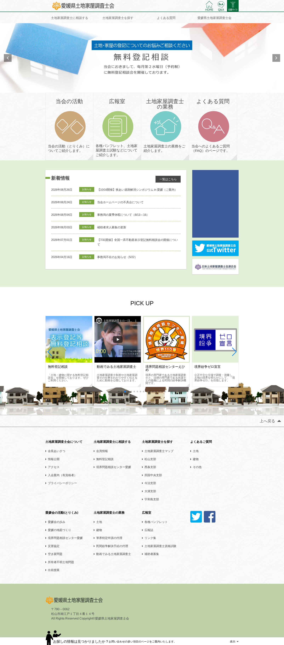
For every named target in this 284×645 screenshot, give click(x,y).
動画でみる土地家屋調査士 (113, 554)
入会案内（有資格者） (62, 475)
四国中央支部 (153, 475)
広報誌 (149, 530)
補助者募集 (152, 554)
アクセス (54, 467)
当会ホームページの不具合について (120, 202)
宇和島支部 (152, 499)
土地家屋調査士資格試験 (160, 546)
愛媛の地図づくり (59, 530)
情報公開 (54, 459)
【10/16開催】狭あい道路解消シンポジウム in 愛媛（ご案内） (137, 189)
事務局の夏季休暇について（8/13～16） (123, 214)
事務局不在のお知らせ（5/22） (117, 257)
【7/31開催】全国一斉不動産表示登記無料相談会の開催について (137, 242)
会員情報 (102, 451)
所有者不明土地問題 (61, 562)
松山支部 (150, 459)
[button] (50, 352)
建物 (196, 459)
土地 (196, 451)
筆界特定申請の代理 (109, 538)
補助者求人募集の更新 (111, 227)
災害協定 (54, 546)
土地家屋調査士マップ (159, 451)
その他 (197, 467)
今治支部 (150, 483)
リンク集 (150, 538)
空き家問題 (55, 554)
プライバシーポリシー (62, 483)
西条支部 (150, 467)
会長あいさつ (56, 451)
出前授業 (54, 570)
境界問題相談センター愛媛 (113, 467)
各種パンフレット (156, 521)
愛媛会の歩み (56, 521)
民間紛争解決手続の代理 (112, 546)
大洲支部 (150, 491)
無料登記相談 (105, 459)
